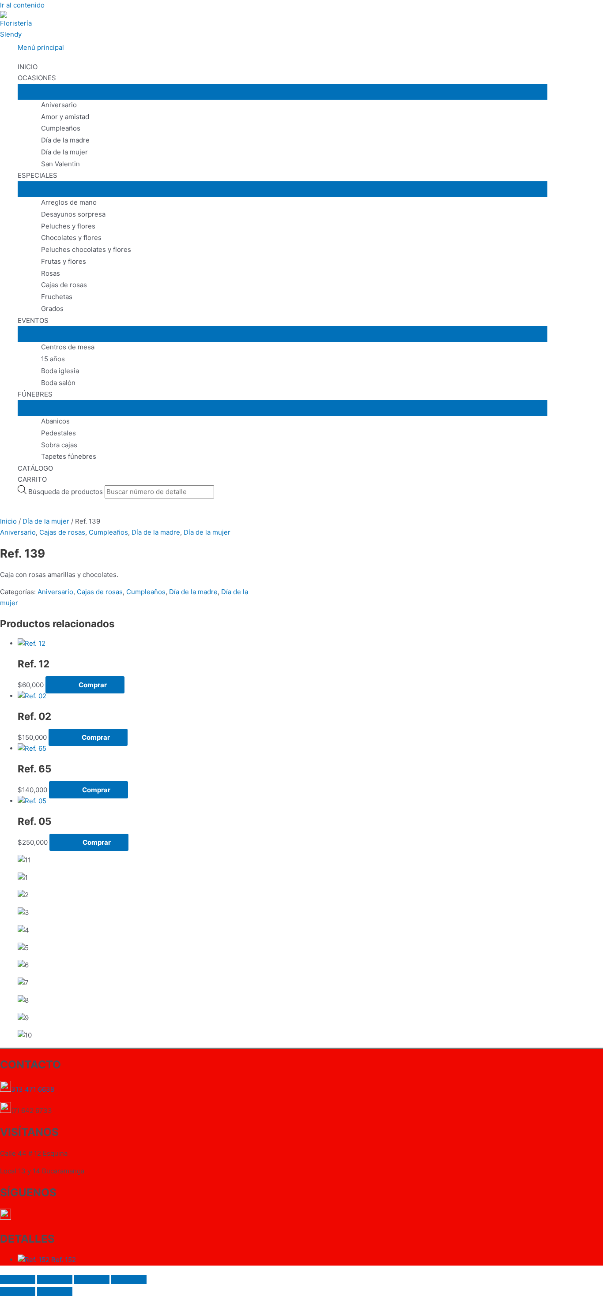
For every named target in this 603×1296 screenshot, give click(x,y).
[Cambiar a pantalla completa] (54, 1279)
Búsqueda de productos (66, 491)
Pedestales (58, 433)
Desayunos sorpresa (73, 214)
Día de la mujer (64, 152)
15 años (53, 359)
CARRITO (32, 479)
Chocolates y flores (71, 237)
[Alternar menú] (282, 92)
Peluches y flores (68, 226)
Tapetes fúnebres (68, 456)
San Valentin (60, 164)
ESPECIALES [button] (37, 175)
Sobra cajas (59, 445)
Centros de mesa (67, 347)
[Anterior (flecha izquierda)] (17, 1291)
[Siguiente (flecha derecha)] (54, 1291)
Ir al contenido (22, 5)
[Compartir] (91, 1279)
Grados (52, 308)
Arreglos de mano (69, 202)
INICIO (28, 67)
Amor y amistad (65, 116)
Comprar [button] (93, 685)
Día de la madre (65, 140)
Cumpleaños (60, 128)
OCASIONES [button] (37, 78)
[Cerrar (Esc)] (129, 1279)
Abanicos (55, 421)
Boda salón (58, 382)
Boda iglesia (60, 371)
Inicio (8, 521)
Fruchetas (56, 296)
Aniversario (59, 105)
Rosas (50, 273)
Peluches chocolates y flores (86, 249)
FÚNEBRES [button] (35, 394)
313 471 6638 (33, 1089)
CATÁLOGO (35, 468)
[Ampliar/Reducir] (17, 1279)
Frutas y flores (63, 261)
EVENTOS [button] (33, 320)
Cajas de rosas (64, 285)
